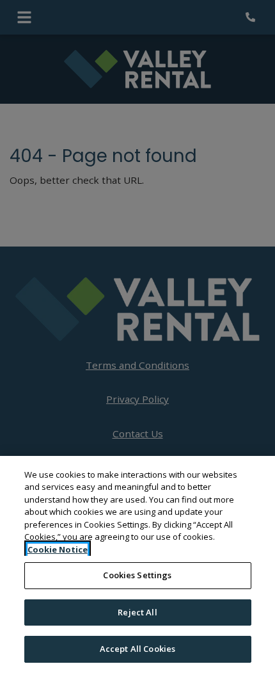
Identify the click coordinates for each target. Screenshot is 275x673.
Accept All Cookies (137, 648)
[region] (137, 564)
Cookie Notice (58, 549)
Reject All (137, 612)
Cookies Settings (137, 575)
